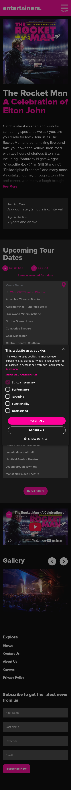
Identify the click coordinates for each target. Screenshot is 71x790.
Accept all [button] (37, 420)
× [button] (63, 348)
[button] (35, 374)
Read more (12, 369)
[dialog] (35, 395)
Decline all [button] (36, 430)
